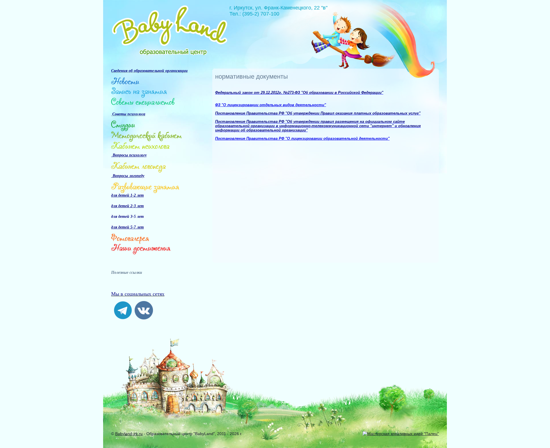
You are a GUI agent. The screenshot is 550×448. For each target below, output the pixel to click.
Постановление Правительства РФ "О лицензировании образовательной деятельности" (302, 138)
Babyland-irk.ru (129, 433)
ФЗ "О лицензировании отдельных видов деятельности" (270, 105)
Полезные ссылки (126, 272)
